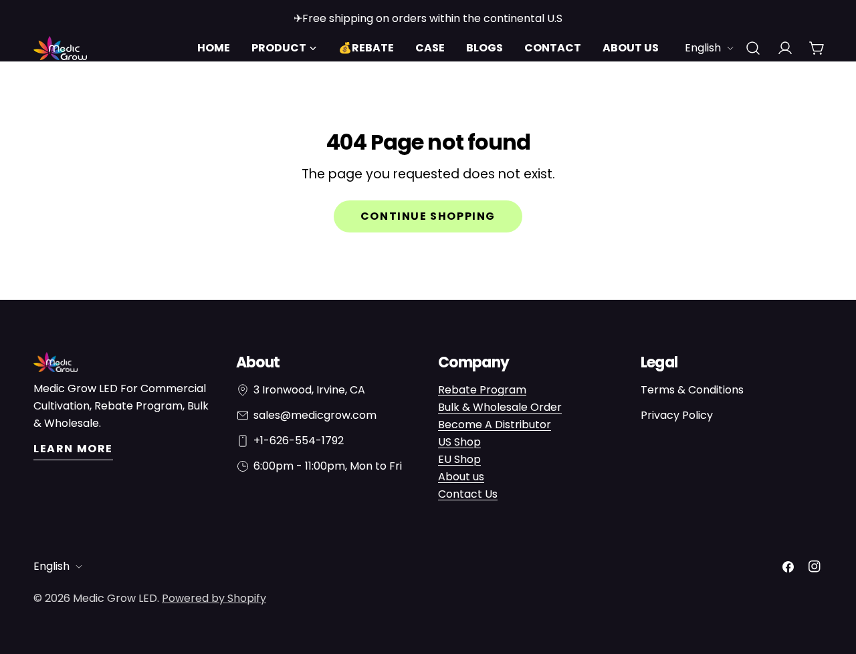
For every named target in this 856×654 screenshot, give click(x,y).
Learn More (73, 448)
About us (461, 476)
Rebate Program (482, 389)
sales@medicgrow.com (315, 415)
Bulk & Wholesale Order (500, 407)
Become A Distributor (494, 424)
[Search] (753, 48)
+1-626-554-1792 (298, 440)
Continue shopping (428, 216)
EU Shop (459, 459)
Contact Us (468, 494)
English (703, 47)
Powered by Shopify (214, 598)
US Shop (459, 442)
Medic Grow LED (115, 598)
